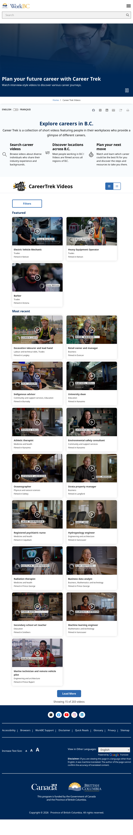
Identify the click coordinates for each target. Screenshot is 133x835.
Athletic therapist (23, 440)
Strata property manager (82, 486)
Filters (27, 203)
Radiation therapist (24, 578)
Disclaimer (64, 730)
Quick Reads (82, 730)
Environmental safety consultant (86, 440)
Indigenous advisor (24, 394)
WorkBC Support (44, 730)
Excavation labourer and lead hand (33, 348)
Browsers (25, 730)
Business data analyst (80, 578)
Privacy (112, 730)
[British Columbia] (66, 791)
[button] (120, 110)
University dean (77, 394)
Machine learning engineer (83, 625)
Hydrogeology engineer (81, 532)
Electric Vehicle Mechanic (28, 249)
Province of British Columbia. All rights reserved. (77, 812)
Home (56, 100)
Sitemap (125, 730)
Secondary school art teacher (30, 625)
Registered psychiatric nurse (30, 532)
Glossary (98, 730)
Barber (17, 295)
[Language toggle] (16, 109)
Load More (69, 693)
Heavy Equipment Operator (83, 249)
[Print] (127, 110)
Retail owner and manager (83, 348)
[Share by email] (113, 110)
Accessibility (8, 730)
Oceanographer (22, 486)
